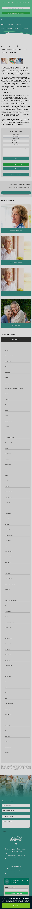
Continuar (16, 905)
